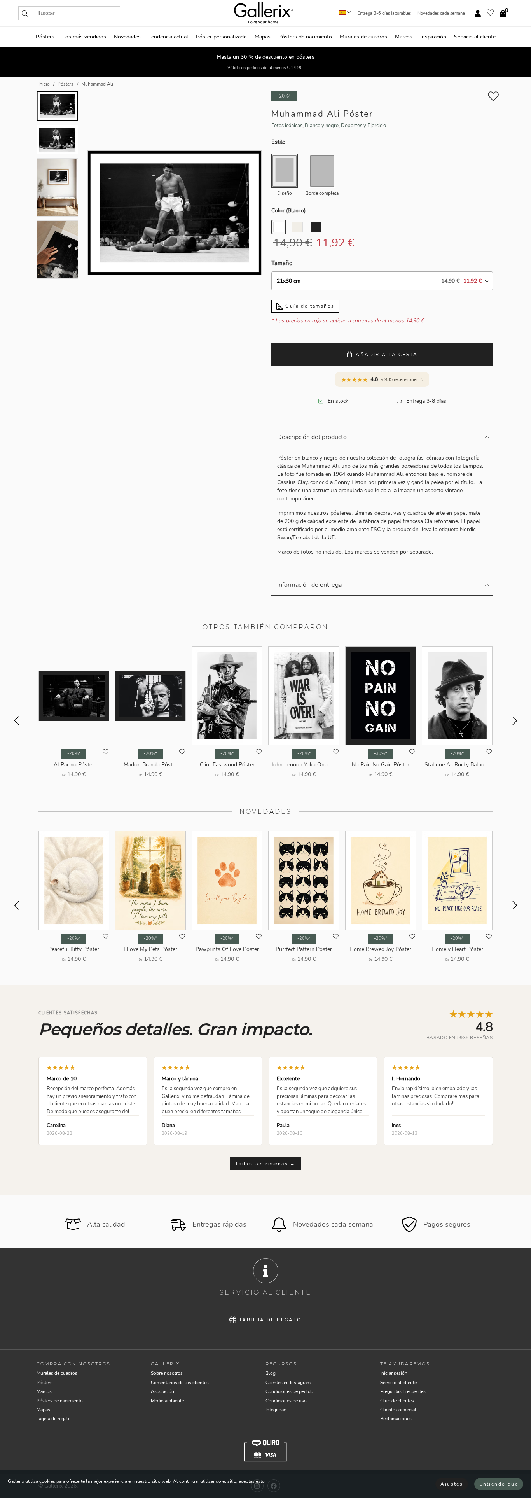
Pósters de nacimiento (305, 36)
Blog (271, 1373)
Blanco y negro (322, 125)
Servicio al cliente (475, 36)
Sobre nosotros (167, 1373)
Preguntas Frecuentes (403, 1391)
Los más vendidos (84, 36)
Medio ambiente (167, 1401)
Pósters (45, 36)
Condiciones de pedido (289, 1391)
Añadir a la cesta (386, 354)
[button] (25, 13)
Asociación (162, 1391)
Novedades (127, 36)
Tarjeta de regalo (270, 1320)
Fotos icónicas (286, 125)
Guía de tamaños (308, 306)
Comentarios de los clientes (180, 1382)
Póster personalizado (221, 36)
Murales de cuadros (363, 36)
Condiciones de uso (286, 1401)
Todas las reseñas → (265, 1164)
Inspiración (433, 36)
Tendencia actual (168, 36)
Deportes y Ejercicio (363, 125)
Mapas (263, 36)
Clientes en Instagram (288, 1382)
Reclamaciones (396, 1419)
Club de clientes (397, 1401)
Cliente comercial (398, 1410)
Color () (288, 210)
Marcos (403, 36)
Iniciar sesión (393, 1373)
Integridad (276, 1410)
